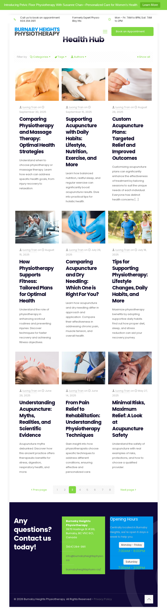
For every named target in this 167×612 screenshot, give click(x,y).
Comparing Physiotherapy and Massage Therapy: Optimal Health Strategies (37, 135)
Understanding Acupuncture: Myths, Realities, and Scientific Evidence (37, 418)
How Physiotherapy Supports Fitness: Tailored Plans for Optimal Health (36, 281)
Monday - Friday (131, 545)
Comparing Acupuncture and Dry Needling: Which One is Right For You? (82, 278)
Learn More (150, 5)
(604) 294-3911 (76, 547)
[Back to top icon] (149, 599)
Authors (79, 57)
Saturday (131, 561)
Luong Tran (30, 107)
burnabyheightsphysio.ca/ (83, 569)
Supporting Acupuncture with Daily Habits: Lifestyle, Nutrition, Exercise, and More (81, 142)
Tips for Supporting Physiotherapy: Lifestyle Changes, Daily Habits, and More (130, 281)
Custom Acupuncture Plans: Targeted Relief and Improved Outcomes (127, 138)
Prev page (40, 490)
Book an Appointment (130, 31)
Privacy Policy (103, 599)
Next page (127, 490)
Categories (40, 57)
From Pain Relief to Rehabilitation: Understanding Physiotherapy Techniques (83, 418)
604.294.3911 (28, 21)
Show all (144, 57)
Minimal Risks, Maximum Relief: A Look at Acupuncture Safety (128, 418)
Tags (61, 57)
